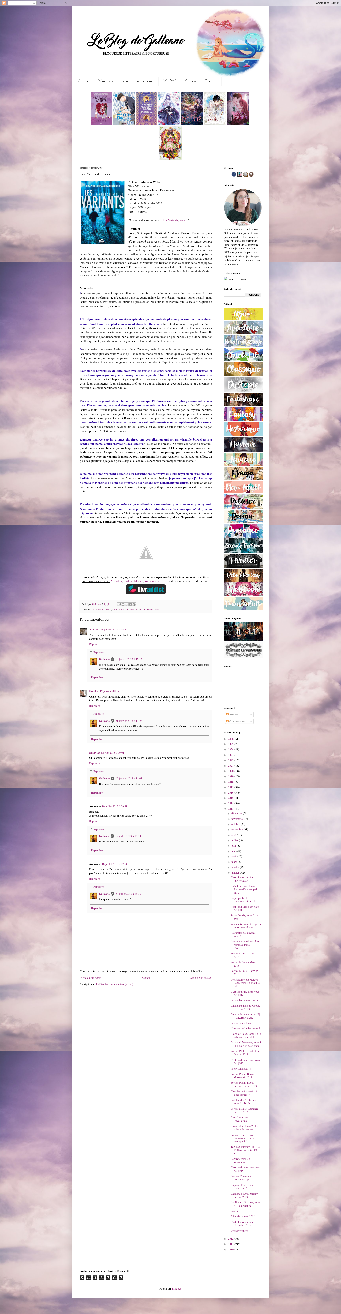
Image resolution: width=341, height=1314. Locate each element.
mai (233, 851)
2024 (231, 749)
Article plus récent (91, 978)
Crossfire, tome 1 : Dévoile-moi (241, 1119)
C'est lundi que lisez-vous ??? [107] (245, 993)
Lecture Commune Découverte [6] (241, 1177)
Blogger (176, 1288)
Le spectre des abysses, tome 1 (243, 934)
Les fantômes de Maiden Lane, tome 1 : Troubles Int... (245, 983)
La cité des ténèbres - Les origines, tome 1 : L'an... (245, 945)
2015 (231, 798)
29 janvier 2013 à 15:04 (128, 778)
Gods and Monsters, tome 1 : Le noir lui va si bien (246, 1044)
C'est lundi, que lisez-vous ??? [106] (245, 1061)
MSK (108, 609)
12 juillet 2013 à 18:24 (128, 836)
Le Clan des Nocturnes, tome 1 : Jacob (244, 1101)
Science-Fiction (120, 609)
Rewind (235, 1211)
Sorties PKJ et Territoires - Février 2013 (246, 1052)
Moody (138, 581)
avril (234, 856)
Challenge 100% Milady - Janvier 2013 (245, 1195)
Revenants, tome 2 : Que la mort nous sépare (246, 925)
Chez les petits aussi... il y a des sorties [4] (245, 1092)
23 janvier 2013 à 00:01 (110, 752)
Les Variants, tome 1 (175, 220)
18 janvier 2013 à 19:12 (128, 659)
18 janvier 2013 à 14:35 (114, 629)
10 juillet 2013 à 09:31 (114, 806)
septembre (237, 829)
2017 (231, 787)
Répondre (94, 644)
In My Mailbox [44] (242, 1068)
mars (234, 862)
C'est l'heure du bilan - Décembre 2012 (243, 1223)
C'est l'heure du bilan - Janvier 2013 (243, 879)
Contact (210, 81)
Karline (128, 581)
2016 (231, 792)
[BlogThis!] (123, 604)
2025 (231, 744)
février (235, 867)
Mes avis (105, 81)
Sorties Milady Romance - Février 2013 (245, 1110)
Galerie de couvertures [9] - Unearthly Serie (245, 1016)
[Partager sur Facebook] (130, 604)
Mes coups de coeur (138, 81)
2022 (231, 760)
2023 (231, 755)
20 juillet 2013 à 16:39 (128, 894)
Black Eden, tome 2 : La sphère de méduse (244, 1127)
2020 (231, 771)
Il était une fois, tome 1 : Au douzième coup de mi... (244, 889)
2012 (231, 1238)
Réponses (98, 652)
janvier (235, 872)
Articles (233, 714)
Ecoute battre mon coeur (244, 1000)
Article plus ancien (200, 978)
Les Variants (98, 609)
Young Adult (153, 609)
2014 (231, 803)
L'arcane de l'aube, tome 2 (245, 1028)
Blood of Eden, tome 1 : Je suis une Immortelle (246, 1035)
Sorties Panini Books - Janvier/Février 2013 (244, 1084)
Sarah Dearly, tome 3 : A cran (245, 917)
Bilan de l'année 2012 (243, 1216)
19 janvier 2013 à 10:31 (113, 691)
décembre (237, 813)
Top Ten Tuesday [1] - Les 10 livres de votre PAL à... (245, 1150)
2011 (231, 1244)
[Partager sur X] (127, 604)
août (234, 835)
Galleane (97, 604)
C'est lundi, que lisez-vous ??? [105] (245, 1169)
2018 (231, 782)
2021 (231, 765)
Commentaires (237, 721)
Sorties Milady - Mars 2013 (243, 963)
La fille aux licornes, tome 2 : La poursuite (245, 1204)
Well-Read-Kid (154, 581)
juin (234, 845)
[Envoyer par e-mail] (119, 604)
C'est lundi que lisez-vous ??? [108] (245, 908)
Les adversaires (239, 1230)
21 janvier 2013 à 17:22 (128, 721)
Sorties (190, 81)
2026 (231, 739)
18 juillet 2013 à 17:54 (114, 864)
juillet (235, 840)
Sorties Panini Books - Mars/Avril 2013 (243, 1075)
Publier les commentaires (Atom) (114, 984)
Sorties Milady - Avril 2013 (243, 955)
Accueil (84, 81)
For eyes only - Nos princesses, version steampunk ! (242, 1138)
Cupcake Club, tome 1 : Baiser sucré (244, 1186)
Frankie (94, 691)
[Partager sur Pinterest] (134, 604)
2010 (231, 1249)
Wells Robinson (137, 609)
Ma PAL (170, 81)
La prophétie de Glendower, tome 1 (243, 899)
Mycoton (116, 581)
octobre (236, 824)
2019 (231, 776)
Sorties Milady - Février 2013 (244, 972)
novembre (237, 819)
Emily (92, 752)
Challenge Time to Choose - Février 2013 (245, 1007)
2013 (231, 809)
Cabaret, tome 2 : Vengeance (240, 1160)
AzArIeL (94, 629)
